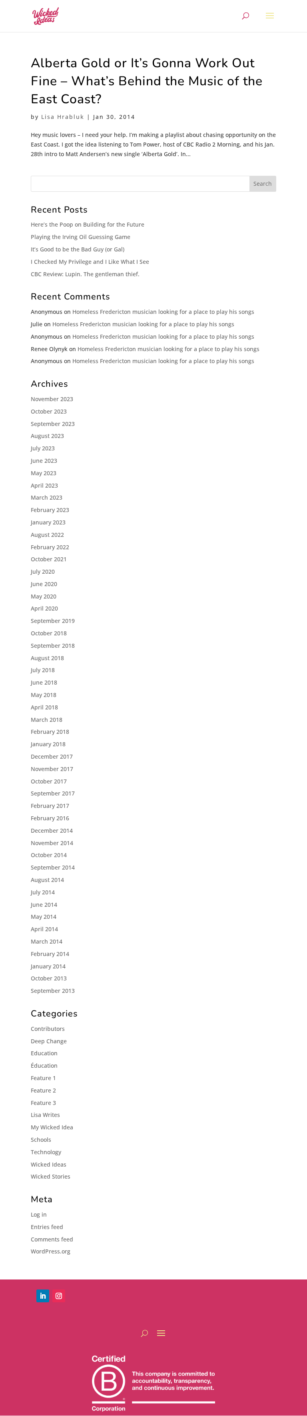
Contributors (48, 1028)
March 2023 (46, 497)
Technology (46, 1152)
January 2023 (48, 522)
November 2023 (52, 399)
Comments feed (52, 1239)
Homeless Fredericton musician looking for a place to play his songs (163, 311)
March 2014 (46, 941)
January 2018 (48, 744)
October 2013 (49, 978)
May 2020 (43, 596)
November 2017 (52, 769)
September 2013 (53, 990)
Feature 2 (43, 1090)
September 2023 (53, 424)
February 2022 (50, 547)
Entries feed (47, 1227)
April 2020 (44, 608)
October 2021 (49, 559)
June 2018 (44, 682)
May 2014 (43, 916)
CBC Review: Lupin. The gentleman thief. (85, 274)
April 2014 (44, 929)
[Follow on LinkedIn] (42, 1295)
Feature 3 (43, 1103)
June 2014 (44, 904)
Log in (39, 1214)
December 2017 (52, 756)
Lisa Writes (45, 1115)
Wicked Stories (50, 1176)
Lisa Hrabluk (62, 117)
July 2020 (43, 571)
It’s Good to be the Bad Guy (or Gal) (77, 249)
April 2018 (44, 707)
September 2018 (53, 645)
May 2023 (43, 473)
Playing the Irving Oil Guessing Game (80, 237)
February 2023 (50, 510)
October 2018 (49, 633)
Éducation (44, 1065)
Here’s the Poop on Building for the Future (87, 224)
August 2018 (47, 658)
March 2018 (46, 719)
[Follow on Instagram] (58, 1295)
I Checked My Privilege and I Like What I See (90, 261)
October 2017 (49, 781)
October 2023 (49, 411)
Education (44, 1053)
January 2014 (48, 966)
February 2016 (50, 818)
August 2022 (47, 534)
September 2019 (53, 621)
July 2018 (43, 670)
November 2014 (52, 843)
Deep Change (49, 1041)
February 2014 (50, 954)
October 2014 (49, 855)
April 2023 (44, 485)
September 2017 (53, 793)
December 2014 (52, 830)
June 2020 (44, 584)
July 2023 (43, 448)
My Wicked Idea (52, 1127)
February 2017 (50, 805)
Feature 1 (43, 1078)
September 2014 (53, 867)
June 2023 (44, 460)
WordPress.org (50, 1251)
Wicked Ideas (48, 1164)
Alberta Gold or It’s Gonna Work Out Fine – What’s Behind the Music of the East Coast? (147, 81)
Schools (41, 1139)
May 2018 (43, 695)
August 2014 (47, 880)
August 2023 (47, 436)
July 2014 (43, 892)
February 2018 (50, 731)
